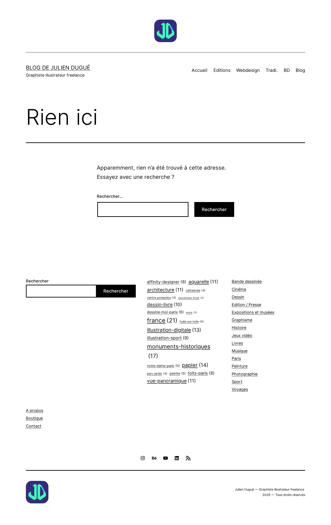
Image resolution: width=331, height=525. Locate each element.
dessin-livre (164, 304)
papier (195, 365)
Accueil (199, 70)
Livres (237, 343)
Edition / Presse (246, 304)
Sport (237, 381)
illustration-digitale (174, 330)
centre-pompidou (161, 297)
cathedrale (195, 290)
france (162, 320)
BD (287, 70)
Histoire (239, 327)
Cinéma (239, 289)
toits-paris (201, 372)
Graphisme (242, 320)
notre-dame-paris (163, 366)
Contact (33, 426)
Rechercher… (110, 196)
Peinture (239, 366)
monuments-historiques (178, 351)
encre (191, 312)
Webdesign (248, 70)
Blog (300, 70)
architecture (165, 290)
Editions (221, 70)
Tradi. (272, 70)
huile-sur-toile (192, 321)
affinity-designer (166, 281)
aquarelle (203, 281)
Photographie (245, 374)
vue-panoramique (171, 381)
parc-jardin (157, 373)
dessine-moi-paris (165, 312)
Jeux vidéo (242, 335)
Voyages (240, 389)
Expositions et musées (253, 312)
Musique (239, 350)
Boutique (34, 418)
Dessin (238, 297)
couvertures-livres (191, 297)
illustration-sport (168, 338)
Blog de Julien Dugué (58, 67)
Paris (236, 358)
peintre (178, 373)
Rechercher (37, 281)
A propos (34, 410)
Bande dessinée (247, 281)
